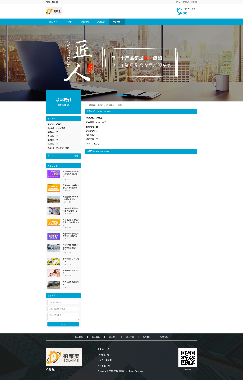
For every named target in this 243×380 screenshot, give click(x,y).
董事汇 (178, 2)
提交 (63, 324)
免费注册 (194, 2)
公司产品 (130, 337)
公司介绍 (96, 337)
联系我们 (117, 22)
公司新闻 (113, 337)
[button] (121, 95)
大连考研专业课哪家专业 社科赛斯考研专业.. (71, 222)
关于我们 (69, 22)
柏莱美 (109, 105)
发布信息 (186, 2)
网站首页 (53, 22)
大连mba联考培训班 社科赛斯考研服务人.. (71, 173)
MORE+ (76, 156)
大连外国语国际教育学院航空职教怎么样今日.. (71, 247)
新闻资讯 (85, 22)
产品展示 (101, 22)
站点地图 (164, 337)
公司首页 (79, 337)
